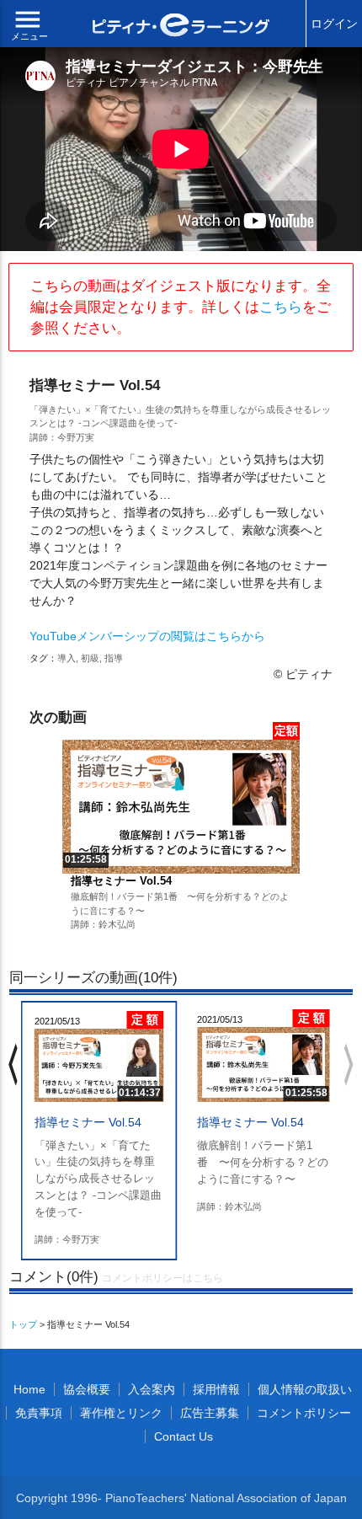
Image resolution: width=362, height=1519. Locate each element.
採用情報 (216, 1389)
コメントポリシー (304, 1413)
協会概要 (86, 1389)
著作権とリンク (121, 1413)
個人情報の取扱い (305, 1389)
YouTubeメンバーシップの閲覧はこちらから (147, 636)
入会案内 (151, 1389)
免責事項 (38, 1413)
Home (29, 1389)
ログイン (334, 23)
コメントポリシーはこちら (162, 1278)
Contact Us (183, 1436)
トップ (23, 1324)
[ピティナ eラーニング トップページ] (181, 27)
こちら (280, 307)
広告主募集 (209, 1413)
